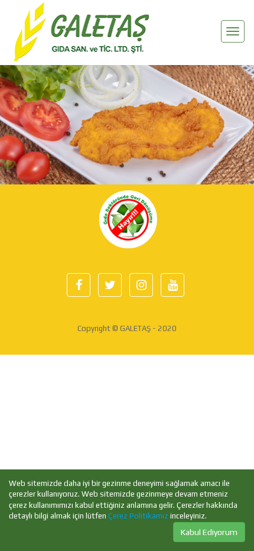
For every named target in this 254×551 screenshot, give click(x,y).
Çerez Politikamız (138, 515)
